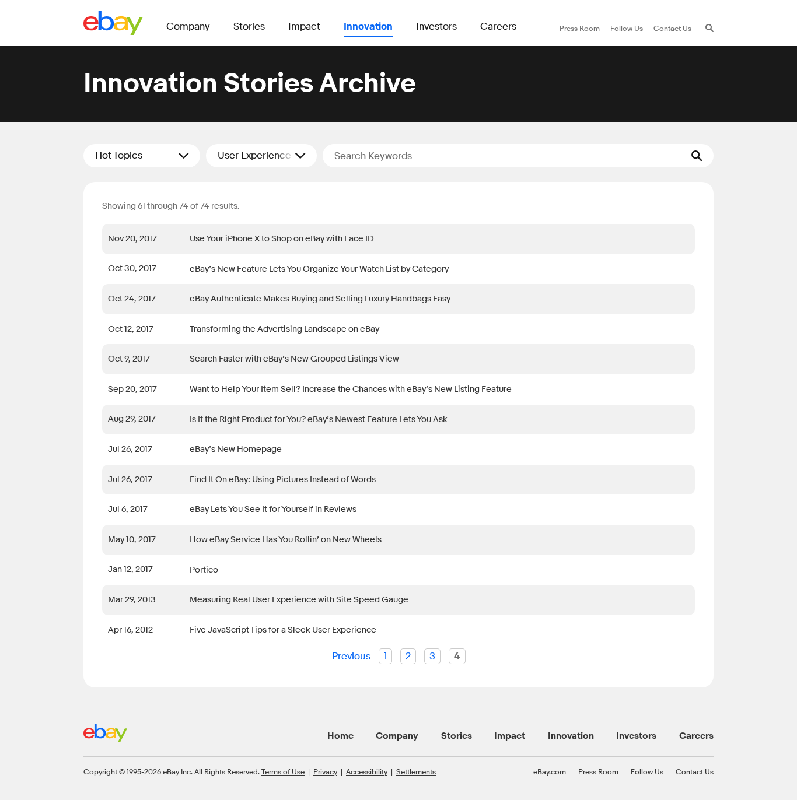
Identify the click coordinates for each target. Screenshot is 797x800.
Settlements (416, 771)
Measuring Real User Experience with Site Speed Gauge (299, 599)
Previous (351, 656)
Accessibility (366, 771)
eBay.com (549, 771)
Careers (696, 736)
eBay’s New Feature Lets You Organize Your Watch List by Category (319, 269)
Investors (636, 736)
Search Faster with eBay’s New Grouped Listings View (294, 358)
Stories (456, 736)
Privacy (325, 771)
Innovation (571, 736)
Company (397, 736)
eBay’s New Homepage (236, 449)
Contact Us (695, 771)
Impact (509, 736)
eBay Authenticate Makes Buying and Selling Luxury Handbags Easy (320, 298)
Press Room (598, 771)
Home (340, 736)
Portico (204, 570)
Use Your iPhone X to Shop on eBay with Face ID (283, 238)
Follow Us (647, 771)
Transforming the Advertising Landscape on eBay (284, 329)
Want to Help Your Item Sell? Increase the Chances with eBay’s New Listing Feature (351, 389)
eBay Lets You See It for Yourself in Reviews (273, 509)
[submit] (699, 155)
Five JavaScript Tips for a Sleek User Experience (283, 630)
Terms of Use (283, 771)
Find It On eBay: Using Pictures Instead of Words (283, 479)
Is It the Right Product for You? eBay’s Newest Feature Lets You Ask (319, 419)
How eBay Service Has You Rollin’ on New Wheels (286, 539)
